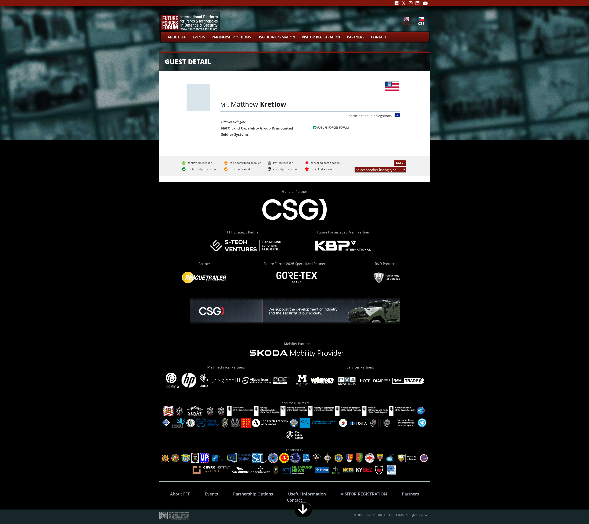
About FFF (177, 37)
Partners (355, 37)
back (400, 163)
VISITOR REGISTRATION (321, 37)
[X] (403, 3)
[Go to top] (571, 509)
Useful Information (276, 37)
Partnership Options (231, 37)
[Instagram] (411, 3)
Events (199, 37)
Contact (379, 37)
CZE (421, 23)
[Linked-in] (417, 3)
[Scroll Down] (303, 509)
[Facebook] (396, 3)
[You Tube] (425, 3)
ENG (406, 23)
